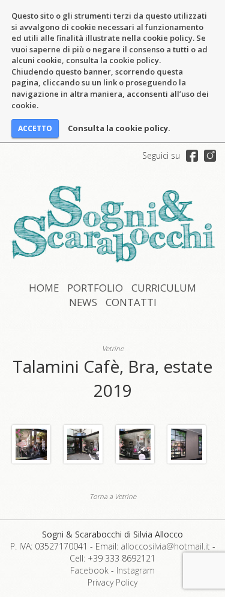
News (83, 302)
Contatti (131, 302)
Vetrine (113, 348)
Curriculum (163, 288)
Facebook (89, 570)
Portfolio (95, 288)
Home (44, 288)
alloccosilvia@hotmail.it (165, 546)
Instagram (135, 570)
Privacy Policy (112, 582)
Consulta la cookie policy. (119, 128)
